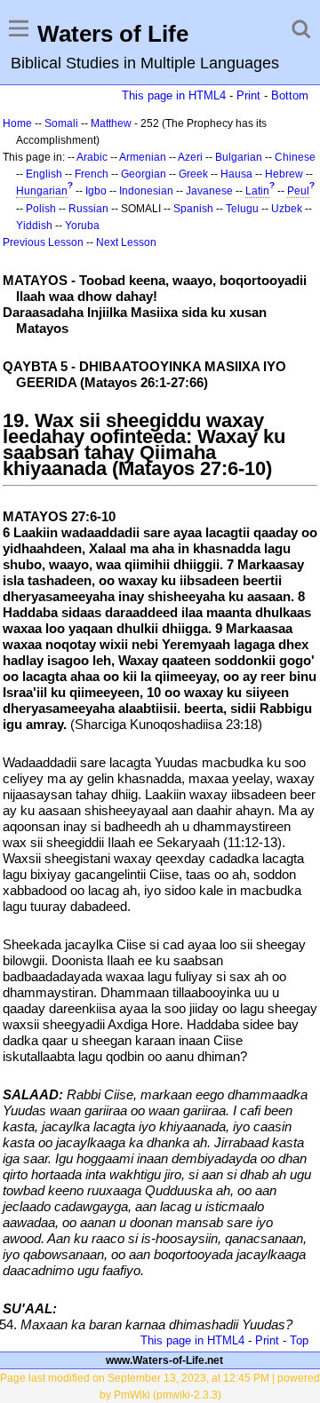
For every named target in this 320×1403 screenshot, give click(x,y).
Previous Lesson (43, 242)
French (91, 174)
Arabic (92, 157)
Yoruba (82, 225)
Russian (88, 208)
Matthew (111, 123)
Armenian (142, 157)
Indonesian (146, 191)
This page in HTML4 (174, 95)
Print (248, 95)
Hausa (236, 174)
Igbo (96, 191)
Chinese (295, 157)
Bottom (289, 95)
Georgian (143, 174)
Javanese (209, 191)
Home (17, 123)
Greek (193, 174)
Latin (257, 191)
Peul (298, 191)
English (44, 174)
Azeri (190, 157)
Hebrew (284, 174)
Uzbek (286, 208)
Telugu (242, 208)
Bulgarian (238, 157)
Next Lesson (126, 242)
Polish (41, 208)
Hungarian (42, 191)
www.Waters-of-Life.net (164, 1360)
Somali (61, 123)
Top (299, 1340)
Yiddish (34, 225)
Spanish (193, 208)
